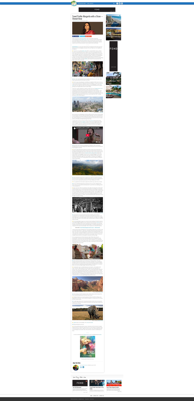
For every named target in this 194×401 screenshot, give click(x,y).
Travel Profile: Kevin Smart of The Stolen (97, 388)
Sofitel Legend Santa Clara (113, 36)
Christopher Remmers (76, 20)
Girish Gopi (101, 77)
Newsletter (96, 395)
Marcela (101, 212)
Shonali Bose (81, 38)
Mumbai (86, 58)
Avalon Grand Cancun (112, 23)
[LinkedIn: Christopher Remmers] (84, 367)
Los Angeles (83, 121)
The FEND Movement (77, 387)
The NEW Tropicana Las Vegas (112, 95)
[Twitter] (119, 3)
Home (91, 395)
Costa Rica (90, 152)
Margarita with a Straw (85, 39)
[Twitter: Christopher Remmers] (81, 367)
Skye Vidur (101, 112)
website (100, 334)
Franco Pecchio (100, 320)
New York (92, 120)
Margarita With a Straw (98, 88)
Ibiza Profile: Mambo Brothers (113, 387)
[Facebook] (117, 3)
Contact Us (101, 395)
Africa (96, 152)
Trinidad (86, 152)
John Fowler (101, 292)
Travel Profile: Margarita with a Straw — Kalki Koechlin (90, 227)
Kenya (88, 322)
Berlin (77, 95)
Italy (92, 152)
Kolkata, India (84, 50)
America (98, 222)
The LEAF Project (100, 175)
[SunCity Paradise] (74, 3)
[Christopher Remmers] (76, 370)
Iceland (92, 322)
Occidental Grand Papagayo (111, 82)
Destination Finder (82, 3)
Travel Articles (90, 3)
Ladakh (75, 322)
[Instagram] (122, 3)
